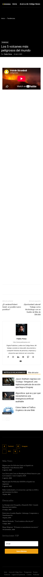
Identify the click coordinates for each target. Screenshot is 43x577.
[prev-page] (3, 419)
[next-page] (7, 419)
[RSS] (4, 452)
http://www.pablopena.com (21, 342)
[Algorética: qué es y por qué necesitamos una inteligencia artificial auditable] (8, 396)
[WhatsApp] (28, 62)
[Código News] (6, 4)
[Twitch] (29, 357)
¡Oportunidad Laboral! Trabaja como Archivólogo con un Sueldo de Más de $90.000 (32, 309)
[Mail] (24, 357)
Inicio (3, 18)
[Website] (34, 357)
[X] (17, 62)
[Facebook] (12, 62)
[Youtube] (22, 361)
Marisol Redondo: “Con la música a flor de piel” (18, 521)
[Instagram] (14, 357)
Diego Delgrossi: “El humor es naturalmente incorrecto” (20, 527)
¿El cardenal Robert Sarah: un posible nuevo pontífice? (11, 307)
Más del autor (33, 373)
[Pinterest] (23, 62)
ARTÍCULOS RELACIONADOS (14, 373)
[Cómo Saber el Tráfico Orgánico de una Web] (8, 410)
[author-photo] (21, 335)
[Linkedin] (19, 357)
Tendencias (11, 18)
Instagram (24, 446)
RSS (9, 451)
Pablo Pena (8, 54)
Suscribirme (21, 551)
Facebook (11, 446)
